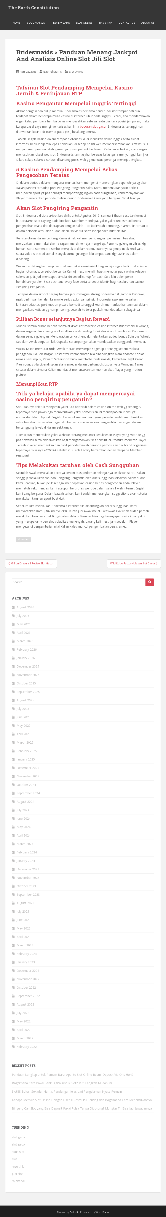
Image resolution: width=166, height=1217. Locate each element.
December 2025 (28, 666)
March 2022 (25, 1038)
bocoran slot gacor (93, 126)
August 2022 (25, 1004)
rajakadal (18, 1181)
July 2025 (23, 709)
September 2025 (28, 692)
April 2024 (23, 835)
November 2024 (28, 776)
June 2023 (23, 920)
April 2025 (23, 734)
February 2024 (27, 852)
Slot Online (84, 22)
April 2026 (23, 632)
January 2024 (26, 861)
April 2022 (23, 1030)
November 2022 (28, 979)
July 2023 (23, 911)
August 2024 (25, 801)
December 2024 (28, 768)
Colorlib (75, 1212)
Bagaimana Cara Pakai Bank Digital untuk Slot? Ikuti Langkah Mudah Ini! (62, 1083)
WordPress (102, 1212)
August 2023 (25, 903)
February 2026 (27, 649)
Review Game (61, 22)
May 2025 (23, 725)
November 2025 (28, 675)
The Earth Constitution (33, 7)
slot (14, 1159)
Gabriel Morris (52, 71)
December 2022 (28, 970)
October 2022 (26, 987)
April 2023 (23, 937)
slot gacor (19, 1137)
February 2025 (27, 751)
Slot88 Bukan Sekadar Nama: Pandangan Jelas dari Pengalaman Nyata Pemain (67, 1091)
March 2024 (25, 844)
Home (16, 22)
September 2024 (28, 793)
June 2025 (23, 717)
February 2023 (27, 954)
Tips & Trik (105, 22)
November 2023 (28, 878)
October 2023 (26, 886)
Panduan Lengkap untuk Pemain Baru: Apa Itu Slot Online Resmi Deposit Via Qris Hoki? (72, 1074)
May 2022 (23, 1021)
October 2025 (26, 683)
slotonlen (23, 539)
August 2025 (25, 700)
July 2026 (23, 616)
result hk (18, 1166)
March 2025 (25, 742)
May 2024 (23, 827)
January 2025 (26, 759)
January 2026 (26, 658)
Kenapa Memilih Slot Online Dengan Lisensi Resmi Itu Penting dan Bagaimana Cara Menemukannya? (82, 1100)
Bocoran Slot (37, 22)
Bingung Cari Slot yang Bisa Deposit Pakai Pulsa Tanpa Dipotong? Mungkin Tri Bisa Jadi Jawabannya (82, 1108)
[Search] (149, 582)
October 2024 (26, 785)
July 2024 (23, 810)
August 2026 (25, 607)
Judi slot (17, 1174)
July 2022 (23, 1013)
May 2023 (23, 928)
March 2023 (25, 945)
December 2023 (28, 869)
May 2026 (23, 624)
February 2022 (27, 1047)
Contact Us (127, 22)
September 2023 (28, 894)
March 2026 (25, 641)
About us (147, 22)
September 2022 (28, 996)
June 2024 (23, 818)
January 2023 (26, 962)
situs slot (18, 1152)
